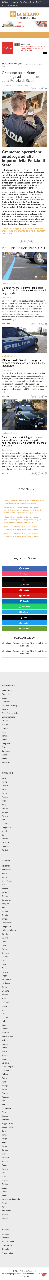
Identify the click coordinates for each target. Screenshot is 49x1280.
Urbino (4, 1191)
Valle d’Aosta (7, 690)
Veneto (5, 709)
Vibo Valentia (7, 1210)
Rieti (4, 1131)
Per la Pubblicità (25, 2)
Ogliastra (5, 1063)
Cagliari (5, 850)
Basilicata (6, 751)
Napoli (4, 831)
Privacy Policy (7, 1253)
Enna (4, 964)
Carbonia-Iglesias (9, 930)
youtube (26, 590)
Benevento (6, 900)
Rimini (4, 1135)
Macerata (5, 1028)
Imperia (5, 994)
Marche (5, 724)
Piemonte (6, 694)
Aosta (4, 778)
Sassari (4, 1146)
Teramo (5, 1169)
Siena (4, 1154)
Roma (4, 820)
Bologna (5, 804)
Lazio (4, 732)
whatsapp (26, 606)
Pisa (3, 1100)
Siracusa (5, 1157)
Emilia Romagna (8, 717)
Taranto (5, 1165)
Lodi (3, 1021)
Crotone (5, 956)
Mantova (5, 1032)
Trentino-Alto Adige (10, 705)
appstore (26, 623)
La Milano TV (37, 2)
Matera (5, 1040)
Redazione (14, 2)
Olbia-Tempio (7, 1066)
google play (26, 628)
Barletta (5, 892)
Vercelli (5, 1203)
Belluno (5, 896)
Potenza (5, 838)
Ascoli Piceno (7, 881)
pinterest (26, 596)
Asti (3, 884)
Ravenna (5, 1119)
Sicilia (4, 758)
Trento (4, 793)
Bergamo (5, 903)
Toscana (5, 720)
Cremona (5, 953)
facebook (26, 568)
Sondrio (5, 1161)
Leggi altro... (6, 473)
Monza (4, 1047)
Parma (4, 1078)
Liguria (4, 698)
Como (4, 945)
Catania (5, 938)
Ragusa (5, 1116)
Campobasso (7, 827)
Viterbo (5, 1218)
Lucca (4, 1025)
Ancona (5, 812)
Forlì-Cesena (7, 979)
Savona (5, 1150)
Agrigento (6, 866)
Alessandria (6, 869)
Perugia (5, 816)
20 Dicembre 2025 (8, 85)
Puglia (4, 747)
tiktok (26, 617)
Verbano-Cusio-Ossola (11, 1199)
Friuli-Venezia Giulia (10, 713)
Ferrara (5, 972)
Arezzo (4, 877)
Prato (4, 1112)
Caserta (5, 934)
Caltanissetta (7, 922)
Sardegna (6, 762)
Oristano (5, 1070)
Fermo (4, 968)
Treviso (5, 1184)
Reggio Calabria (8, 1123)
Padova (5, 1074)
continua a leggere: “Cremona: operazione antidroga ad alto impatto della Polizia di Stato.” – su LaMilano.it (24, 231)
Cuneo (4, 960)
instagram (26, 574)
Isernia (4, 998)
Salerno (5, 1142)
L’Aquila (5, 823)
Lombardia (6, 701)
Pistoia (4, 1104)
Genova (5, 785)
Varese (4, 1195)
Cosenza (5, 949)
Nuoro (4, 1059)
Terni (4, 1172)
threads (26, 585)
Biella (4, 907)
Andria (4, 873)
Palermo (5, 846)
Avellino (5, 888)
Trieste (5, 801)
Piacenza (5, 1097)
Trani (4, 1176)
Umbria (5, 728)
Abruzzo (5, 736)
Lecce (4, 1010)
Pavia (4, 1082)
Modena (5, 1044)
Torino (4, 782)
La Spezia (5, 1002)
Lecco (4, 1013)
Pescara (5, 1093)
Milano (4, 789)
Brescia (5, 915)
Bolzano (5, 911)
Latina (4, 1006)
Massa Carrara (7, 1036)
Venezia (5, 797)
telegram (26, 612)
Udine (4, 1188)
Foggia (4, 975)
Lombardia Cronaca (23, 85)
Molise (4, 739)
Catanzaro (6, 842)
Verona (4, 1207)
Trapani (5, 1180)
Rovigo (4, 1138)
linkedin (26, 601)
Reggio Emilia (7, 1127)
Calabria (5, 755)
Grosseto (5, 991)
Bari (3, 835)
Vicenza (5, 1214)
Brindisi (5, 919)
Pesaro (4, 1089)
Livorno (5, 1017)
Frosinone (6, 983)
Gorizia (4, 987)
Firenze (5, 808)
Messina (5, 1051)
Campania (6, 743)
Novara (5, 1055)
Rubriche (5, 1249)
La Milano (5, 2)
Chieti (4, 941)
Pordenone (6, 1108)
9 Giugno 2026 (7, 450)
